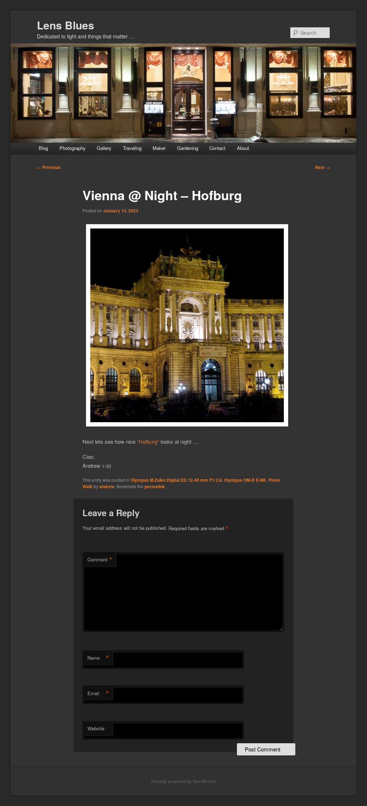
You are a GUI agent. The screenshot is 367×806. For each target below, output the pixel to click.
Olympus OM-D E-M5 (245, 480)
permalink (154, 486)
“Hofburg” (148, 441)
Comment (99, 559)
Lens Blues (65, 25)
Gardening (187, 148)
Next (322, 167)
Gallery (104, 148)
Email (98, 693)
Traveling (132, 148)
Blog (43, 148)
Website (95, 728)
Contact (217, 148)
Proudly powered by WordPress (183, 781)
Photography (72, 148)
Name (98, 658)
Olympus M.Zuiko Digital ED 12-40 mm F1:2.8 (176, 480)
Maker (159, 148)
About (243, 148)
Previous (49, 167)
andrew (106, 486)
